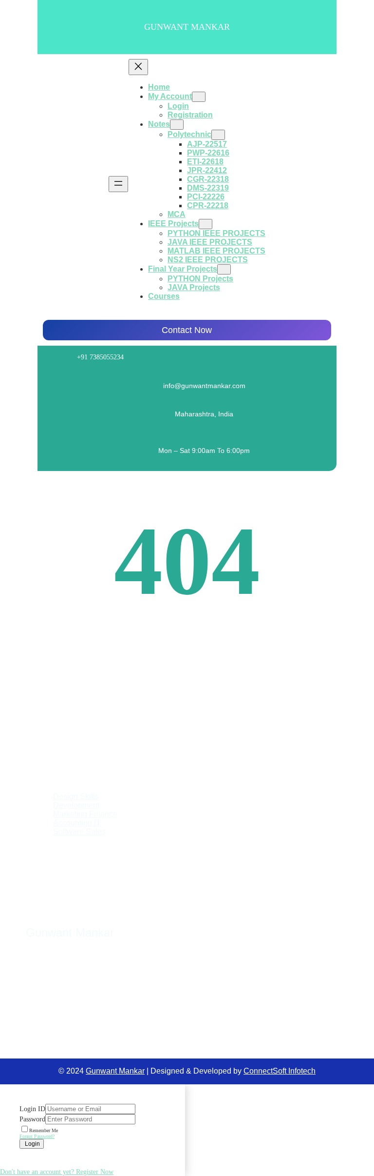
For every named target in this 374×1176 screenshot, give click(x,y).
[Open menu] (118, 184)
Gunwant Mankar (187, 27)
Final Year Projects (182, 269)
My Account (170, 96)
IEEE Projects (173, 223)
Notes (159, 124)
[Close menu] (138, 67)
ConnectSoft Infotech (279, 1071)
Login (31, 1143)
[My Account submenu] (199, 97)
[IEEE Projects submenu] (205, 224)
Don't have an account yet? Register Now (56, 1172)
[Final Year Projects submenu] (224, 269)
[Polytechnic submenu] (218, 135)
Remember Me (43, 1130)
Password (32, 1119)
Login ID (32, 1109)
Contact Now (187, 330)
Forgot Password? (37, 1136)
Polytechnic (189, 134)
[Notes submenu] (177, 124)
